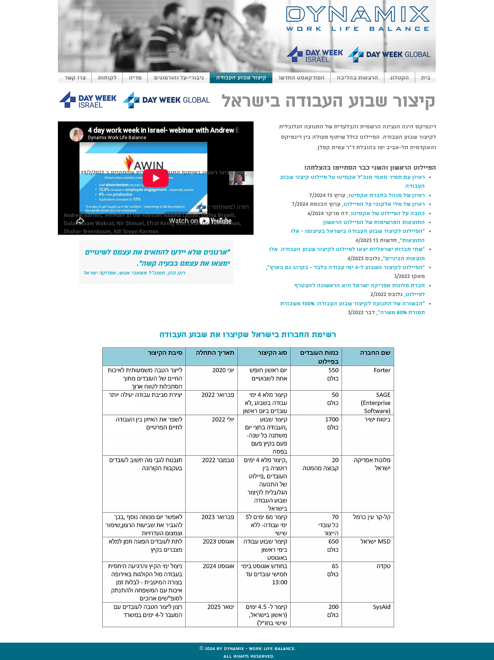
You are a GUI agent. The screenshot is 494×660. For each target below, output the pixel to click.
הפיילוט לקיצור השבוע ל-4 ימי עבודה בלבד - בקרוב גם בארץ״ (345, 267)
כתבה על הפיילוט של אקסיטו (388, 213)
